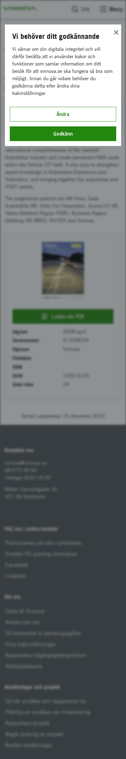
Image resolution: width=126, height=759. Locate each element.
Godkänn (63, 134)
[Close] (116, 32)
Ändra (63, 114)
